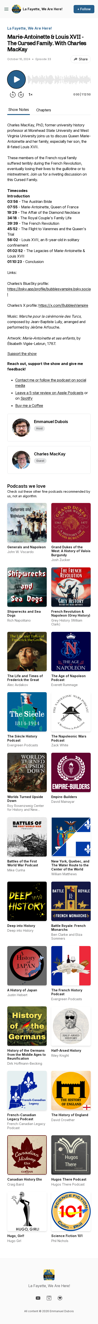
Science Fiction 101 (67, 1236)
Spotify (27, 398)
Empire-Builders (64, 797)
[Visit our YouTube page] (38, 1298)
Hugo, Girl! (15, 1236)
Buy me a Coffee (29, 405)
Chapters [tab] (43, 110)
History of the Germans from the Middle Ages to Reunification (26, 1054)
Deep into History (21, 926)
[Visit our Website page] (49, 1298)
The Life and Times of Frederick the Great (25, 678)
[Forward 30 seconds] (21, 94)
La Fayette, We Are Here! (42, 9)
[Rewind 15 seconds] (13, 94)
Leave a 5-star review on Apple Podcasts (49, 392)
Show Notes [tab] (18, 109)
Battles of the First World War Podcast (22, 863)
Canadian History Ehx (24, 1179)
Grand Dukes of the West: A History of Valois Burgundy (70, 551)
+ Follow (84, 9)
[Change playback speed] (30, 94)
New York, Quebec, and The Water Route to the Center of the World (70, 865)
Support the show (22, 353)
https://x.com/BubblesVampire (63, 305)
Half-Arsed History (66, 1050)
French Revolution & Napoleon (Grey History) (70, 613)
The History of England (69, 1115)
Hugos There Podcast (68, 1179)
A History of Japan (22, 990)
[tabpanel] (49, 268)
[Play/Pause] (16, 79)
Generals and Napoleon (26, 547)
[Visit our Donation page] (60, 1298)
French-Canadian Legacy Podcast (21, 1117)
